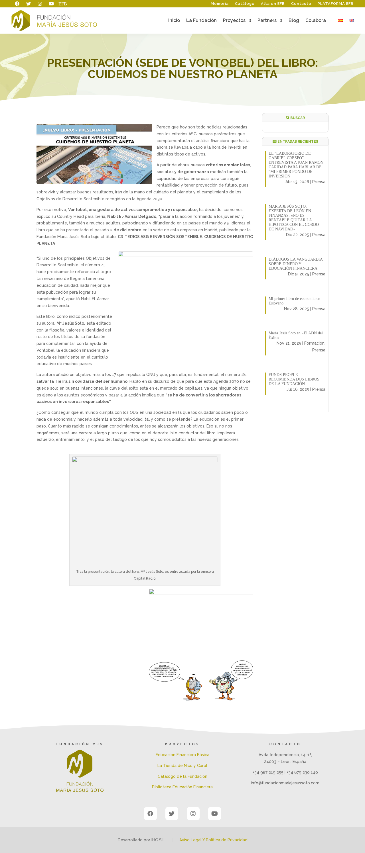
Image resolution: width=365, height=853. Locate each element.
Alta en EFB (273, 4)
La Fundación (201, 21)
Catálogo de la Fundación (182, 776)
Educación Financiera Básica (182, 754)
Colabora (315, 21)
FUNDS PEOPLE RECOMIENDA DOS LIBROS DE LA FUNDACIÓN (294, 379)
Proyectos (234, 21)
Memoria (220, 4)
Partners (267, 21)
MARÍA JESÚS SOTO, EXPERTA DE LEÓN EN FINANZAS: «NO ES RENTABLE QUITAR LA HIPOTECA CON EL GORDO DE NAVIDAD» (294, 217)
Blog (294, 21)
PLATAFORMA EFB (336, 4)
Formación (314, 343)
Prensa (318, 181)
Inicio (174, 21)
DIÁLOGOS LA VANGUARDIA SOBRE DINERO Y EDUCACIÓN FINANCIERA (296, 264)
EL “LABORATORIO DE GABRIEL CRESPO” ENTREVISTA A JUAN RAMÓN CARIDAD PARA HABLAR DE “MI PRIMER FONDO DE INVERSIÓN (296, 164)
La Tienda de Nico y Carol (182, 765)
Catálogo (245, 4)
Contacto (301, 4)
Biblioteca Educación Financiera (182, 787)
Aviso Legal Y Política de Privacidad (213, 840)
